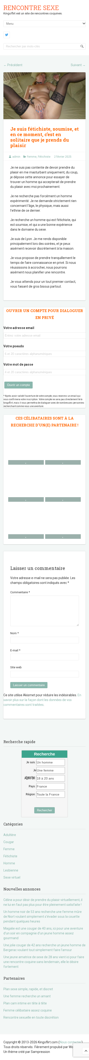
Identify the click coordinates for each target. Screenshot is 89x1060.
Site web (16, 667)
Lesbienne (10, 870)
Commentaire (20, 592)
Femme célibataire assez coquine (27, 1010)
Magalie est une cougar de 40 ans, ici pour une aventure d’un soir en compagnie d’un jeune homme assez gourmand (43, 933)
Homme (9, 863)
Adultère (9, 835)
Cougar (8, 842)
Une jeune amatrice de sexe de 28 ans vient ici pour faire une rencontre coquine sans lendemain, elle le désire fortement (43, 961)
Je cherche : (30, 770)
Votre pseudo (13, 346)
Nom (14, 633)
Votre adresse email (18, 328)
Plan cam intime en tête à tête (25, 1003)
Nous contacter (70, 1042)
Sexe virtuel (11, 877)
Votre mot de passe (18, 364)
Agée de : (30, 778)
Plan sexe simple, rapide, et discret (28, 989)
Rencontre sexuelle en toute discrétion (31, 1017)
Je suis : (31, 762)
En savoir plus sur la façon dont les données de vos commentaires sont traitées (42, 700)
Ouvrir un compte (18, 385)
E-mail (15, 650)
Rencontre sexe (31, 8)
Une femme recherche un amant (27, 996)
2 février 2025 (62, 156)
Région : (31, 794)
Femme (32, 156)
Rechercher (44, 810)
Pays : (32, 786)
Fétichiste (44, 156)
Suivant (78, 65)
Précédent (12, 65)
